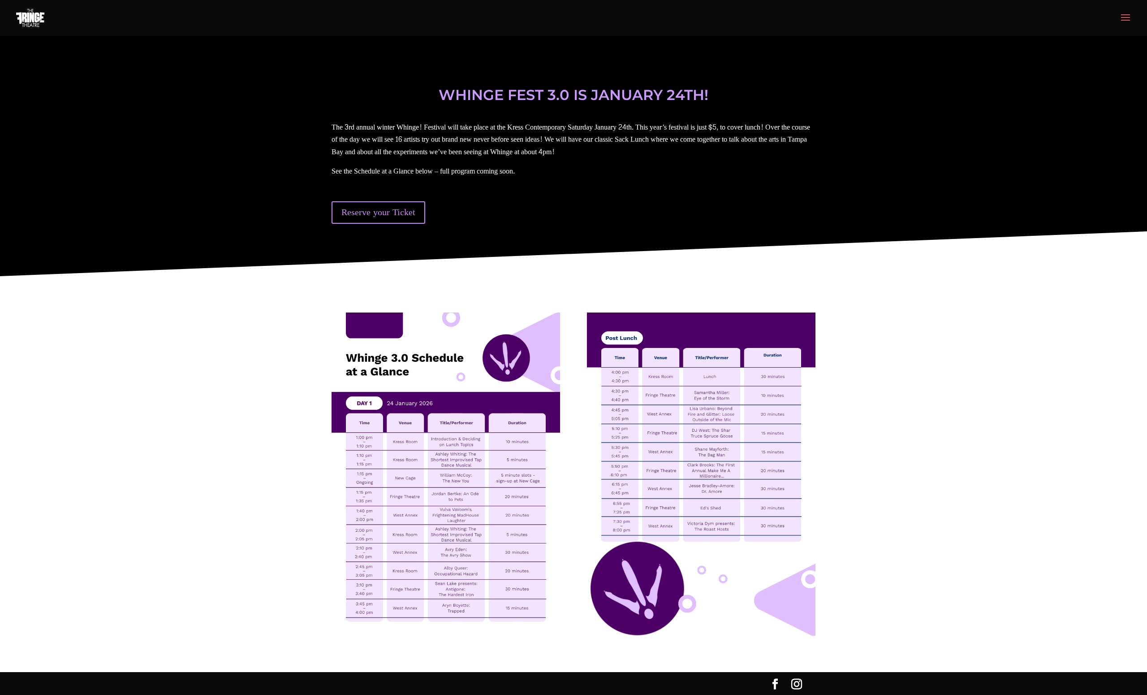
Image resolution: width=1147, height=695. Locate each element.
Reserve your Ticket (378, 212)
